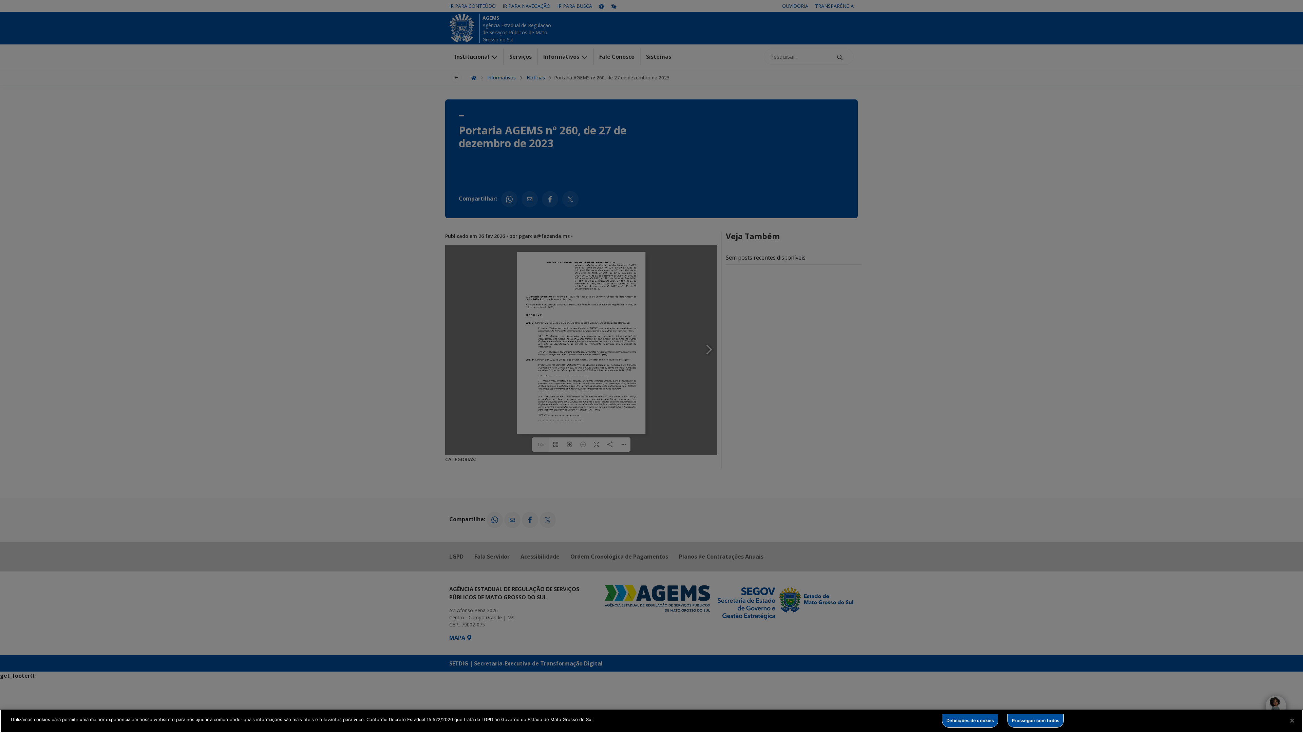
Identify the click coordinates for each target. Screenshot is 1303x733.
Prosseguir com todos (1035, 720)
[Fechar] (1292, 720)
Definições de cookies (970, 720)
